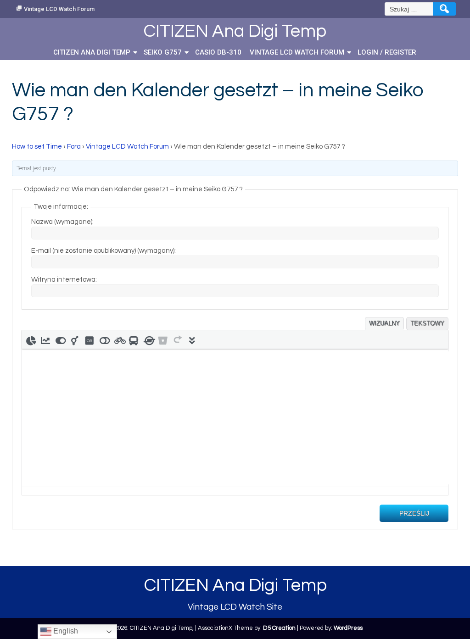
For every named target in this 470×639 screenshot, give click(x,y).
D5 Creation (279, 628)
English (64, 631)
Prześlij (414, 513)
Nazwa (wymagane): (62, 221)
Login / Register (387, 52)
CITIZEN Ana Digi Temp (91, 52)
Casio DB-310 (218, 52)
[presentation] (31, 339)
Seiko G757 (163, 52)
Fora (74, 146)
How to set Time (37, 146)
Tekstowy (427, 323)
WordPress (348, 628)
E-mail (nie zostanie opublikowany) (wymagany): (103, 250)
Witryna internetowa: (64, 279)
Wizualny (384, 323)
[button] (30, 339)
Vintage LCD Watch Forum (59, 9)
